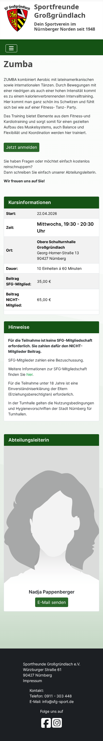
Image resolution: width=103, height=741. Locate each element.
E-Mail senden (52, 602)
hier (29, 374)
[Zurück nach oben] (94, 732)
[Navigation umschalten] (11, 48)
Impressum (32, 680)
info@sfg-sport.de (58, 701)
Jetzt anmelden (21, 147)
